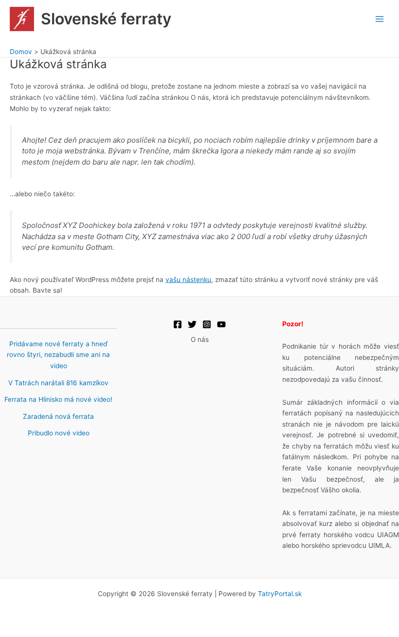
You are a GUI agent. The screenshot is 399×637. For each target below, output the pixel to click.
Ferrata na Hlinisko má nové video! (58, 399)
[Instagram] (206, 324)
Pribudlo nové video (59, 433)
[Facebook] (177, 324)
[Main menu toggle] (380, 19)
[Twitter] (192, 324)
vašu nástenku (188, 279)
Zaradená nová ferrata (58, 416)
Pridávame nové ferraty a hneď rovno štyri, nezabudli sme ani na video (58, 355)
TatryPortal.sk (280, 594)
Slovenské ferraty (106, 18)
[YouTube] (221, 324)
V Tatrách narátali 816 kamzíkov (58, 383)
